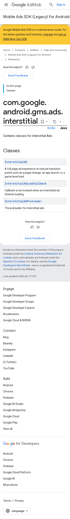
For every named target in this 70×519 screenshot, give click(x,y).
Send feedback (18, 75)
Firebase (8, 397)
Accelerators (11, 314)
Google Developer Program (19, 295)
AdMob (34, 4)
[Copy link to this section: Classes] (24, 151)
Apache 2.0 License (14, 261)
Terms (7, 500)
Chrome (8, 391)
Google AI (9, 478)
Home (6, 50)
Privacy (19, 500)
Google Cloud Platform (17, 472)
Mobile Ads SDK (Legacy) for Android (36, 16)
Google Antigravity (14, 410)
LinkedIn (8, 355)
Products (20, 50)
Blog (6, 337)
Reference (14, 59)
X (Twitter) (9, 362)
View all (7, 428)
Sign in (61, 4)
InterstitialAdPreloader (23, 201)
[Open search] (51, 4)
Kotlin (51, 128)
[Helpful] (27, 67)
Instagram (9, 349)
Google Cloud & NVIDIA (17, 320)
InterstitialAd (16, 162)
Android (8, 385)
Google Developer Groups (18, 301)
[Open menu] (6, 4)
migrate (48, 34)
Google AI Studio (13, 403)
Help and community (55, 50)
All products (10, 484)
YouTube (8, 368)
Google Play (10, 422)
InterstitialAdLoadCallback (25, 183)
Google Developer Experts (19, 307)
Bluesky (8, 343)
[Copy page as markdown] (54, 121)
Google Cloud (11, 416)
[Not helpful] (33, 67)
